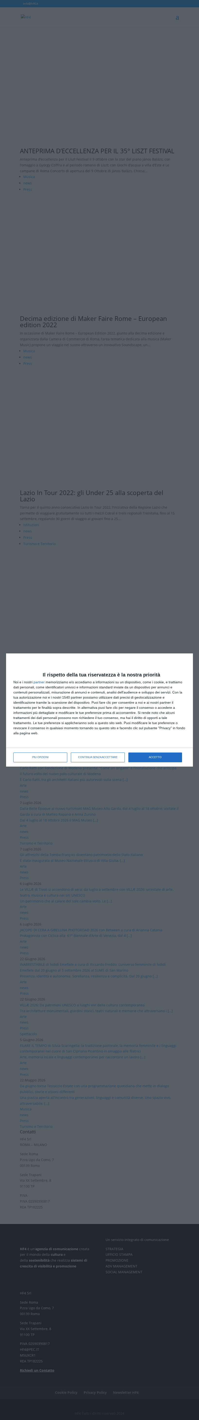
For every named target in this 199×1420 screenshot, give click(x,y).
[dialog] (99, 709)
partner (39, 682)
